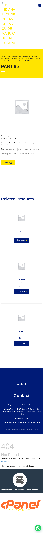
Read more (21, 240)
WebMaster (5, 461)
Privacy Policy (21, 510)
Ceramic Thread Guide (26, 143)
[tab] (8, 162)
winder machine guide (32, 149)
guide (20, 149)
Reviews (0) (8, 163)
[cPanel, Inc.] (21, 504)
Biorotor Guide (13, 143)
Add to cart (20, 292)
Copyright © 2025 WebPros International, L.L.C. (21, 509)
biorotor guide (10, 149)
